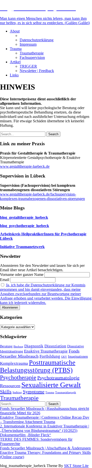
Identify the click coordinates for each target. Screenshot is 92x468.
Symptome (33, 391)
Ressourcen (10, 385)
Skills (6, 391)
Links (14, 75)
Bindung (18, 346)
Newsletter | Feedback (37, 71)
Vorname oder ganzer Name (21, 274)
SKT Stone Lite (76, 466)
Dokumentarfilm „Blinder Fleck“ (25, 435)
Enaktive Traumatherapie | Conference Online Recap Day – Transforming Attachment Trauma (44, 419)
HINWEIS (28, 35)
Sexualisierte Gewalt (51, 385)
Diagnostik (33, 346)
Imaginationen (78, 356)
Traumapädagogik (65, 392)
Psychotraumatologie (58, 377)
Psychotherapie (18, 377)
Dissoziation (55, 346)
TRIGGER (28, 66)
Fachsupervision (32, 57)
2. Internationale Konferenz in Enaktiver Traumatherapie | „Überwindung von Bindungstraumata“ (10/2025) (44, 428)
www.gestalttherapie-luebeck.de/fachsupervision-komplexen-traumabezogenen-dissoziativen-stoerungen (42, 196)
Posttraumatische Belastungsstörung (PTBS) (37, 366)
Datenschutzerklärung (36, 40)
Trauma (16, 49)
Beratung (6, 346)
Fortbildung (49, 356)
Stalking (17, 392)
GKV (64, 356)
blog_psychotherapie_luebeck (24, 226)
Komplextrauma (14, 363)
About (15, 31)
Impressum (28, 44)
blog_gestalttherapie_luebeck (24, 217)
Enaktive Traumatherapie (46, 351)
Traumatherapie (32, 53)
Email (4, 280)
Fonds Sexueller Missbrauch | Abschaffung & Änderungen (45, 448)
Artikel (15, 62)
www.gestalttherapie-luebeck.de (25, 166)
